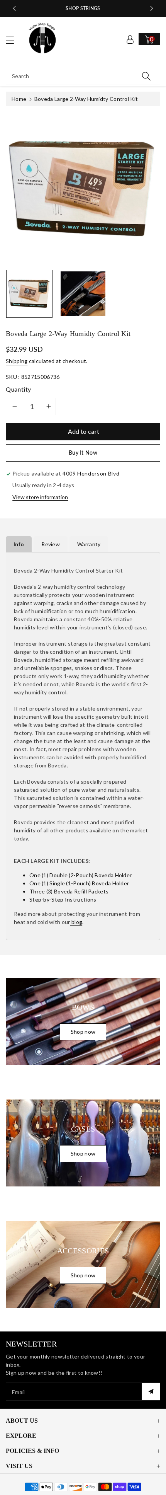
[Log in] (130, 39)
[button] (13, 40)
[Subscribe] (151, 1391)
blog (76, 922)
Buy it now (83, 452)
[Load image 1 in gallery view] (29, 293)
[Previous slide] (14, 8)
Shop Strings (83, 8)
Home (19, 98)
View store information (40, 497)
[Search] (146, 76)
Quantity (18, 389)
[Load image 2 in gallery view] (83, 293)
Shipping (16, 361)
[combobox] (83, 76)
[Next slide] (151, 8)
